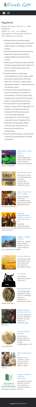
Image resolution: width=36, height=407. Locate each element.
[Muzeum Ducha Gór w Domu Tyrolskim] (9, 198)
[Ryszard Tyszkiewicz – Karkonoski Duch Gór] (9, 316)
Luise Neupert (21, 274)
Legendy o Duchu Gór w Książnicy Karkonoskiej (24, 376)
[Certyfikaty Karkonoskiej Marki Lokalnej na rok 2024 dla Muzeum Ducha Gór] (9, 219)
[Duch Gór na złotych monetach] (9, 338)
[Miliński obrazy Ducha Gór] (9, 359)
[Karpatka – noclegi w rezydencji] (9, 241)
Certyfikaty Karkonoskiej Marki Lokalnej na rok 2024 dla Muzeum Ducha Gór (23, 217)
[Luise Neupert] (9, 280)
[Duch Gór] (4, 13)
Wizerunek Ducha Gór (24, 288)
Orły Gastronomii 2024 (24, 172)
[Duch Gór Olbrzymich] (9, 262)
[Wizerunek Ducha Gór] (9, 295)
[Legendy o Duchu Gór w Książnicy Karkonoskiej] (9, 380)
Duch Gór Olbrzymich (24, 256)
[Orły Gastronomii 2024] (9, 178)
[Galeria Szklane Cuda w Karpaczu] (9, 157)
